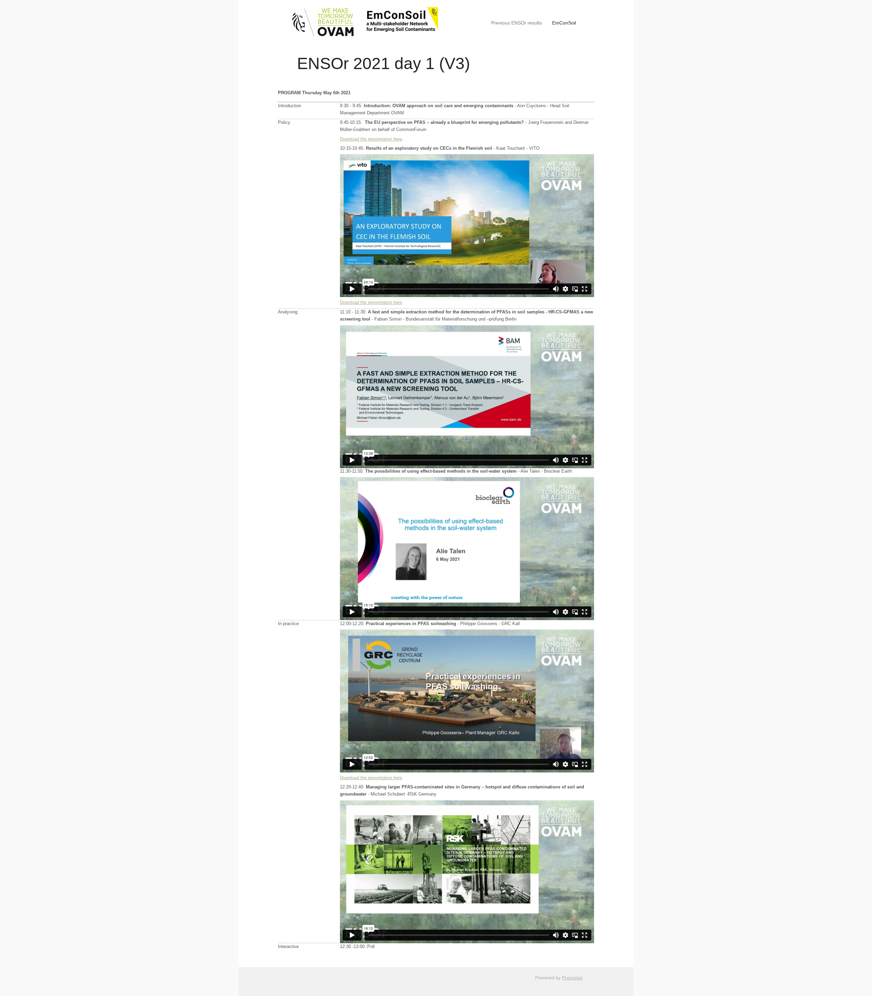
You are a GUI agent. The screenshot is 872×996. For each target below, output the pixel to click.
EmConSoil (564, 23)
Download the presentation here (371, 139)
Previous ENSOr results (516, 23)
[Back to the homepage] (364, 23)
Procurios (572, 977)
